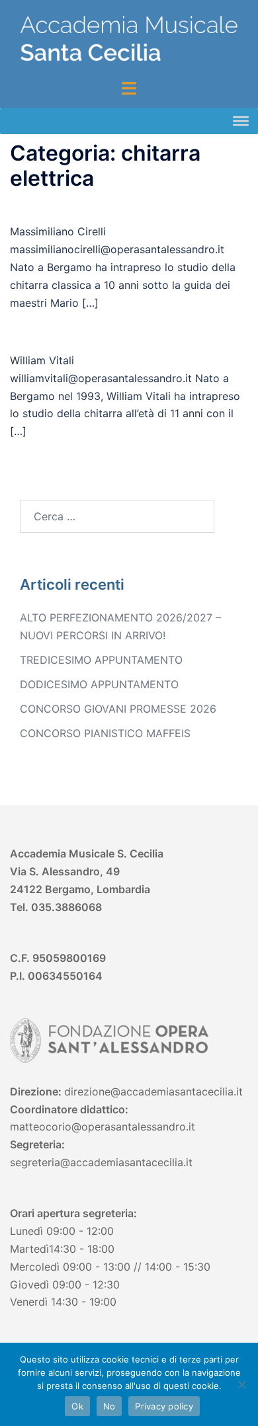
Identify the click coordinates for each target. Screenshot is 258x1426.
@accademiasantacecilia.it (126, 1162)
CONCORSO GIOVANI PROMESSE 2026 (118, 708)
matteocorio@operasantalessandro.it (102, 1126)
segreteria (35, 1162)
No (109, 1406)
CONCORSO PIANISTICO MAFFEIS (105, 733)
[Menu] (241, 120)
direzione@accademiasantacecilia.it (153, 1091)
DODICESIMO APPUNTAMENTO (99, 684)
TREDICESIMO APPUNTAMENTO (101, 659)
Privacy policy (164, 1406)
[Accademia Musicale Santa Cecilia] (129, 38)
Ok (77, 1406)
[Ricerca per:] (117, 516)
